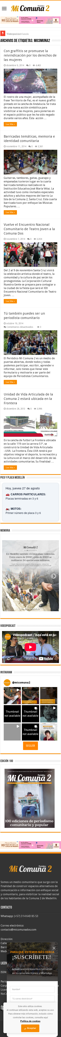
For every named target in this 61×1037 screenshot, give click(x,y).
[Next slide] (53, 576)
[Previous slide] (7, 576)
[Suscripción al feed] (2, 41)
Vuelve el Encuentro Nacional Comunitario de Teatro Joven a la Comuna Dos (29, 229)
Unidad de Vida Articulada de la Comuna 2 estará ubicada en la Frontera (28, 398)
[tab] (20, 608)
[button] (12, 695)
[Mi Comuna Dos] (30, 8)
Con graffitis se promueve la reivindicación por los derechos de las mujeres (30, 55)
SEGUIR (30, 745)
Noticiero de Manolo (18, 33)
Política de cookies (30, 1021)
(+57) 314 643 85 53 (26, 916)
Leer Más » (10, 124)
